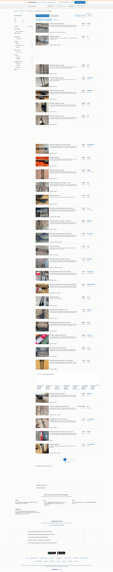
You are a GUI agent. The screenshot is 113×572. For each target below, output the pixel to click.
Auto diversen (39, 19)
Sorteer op (89, 13)
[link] (32, 2)
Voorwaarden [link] (44, 2)
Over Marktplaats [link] (38, 561)
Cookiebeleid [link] (75, 558)
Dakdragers (47, 19)
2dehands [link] (64, 561)
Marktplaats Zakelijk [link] (33, 558)
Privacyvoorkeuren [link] (84, 558)
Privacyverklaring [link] (67, 558)
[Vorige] (61, 459)
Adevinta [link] (58, 561)
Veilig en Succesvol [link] (44, 558)
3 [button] (70, 459)
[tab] (77, 15)
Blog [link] (26, 558)
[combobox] (37, 6)
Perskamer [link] (52, 561)
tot (23, 20)
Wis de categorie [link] (30, 26)
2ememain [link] (70, 561)
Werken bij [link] (46, 561)
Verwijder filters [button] (55, 19)
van (15, 20)
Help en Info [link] (51, 558)
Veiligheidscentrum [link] (51, 2)
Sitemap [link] (76, 561)
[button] (66, 2)
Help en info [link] (39, 2)
